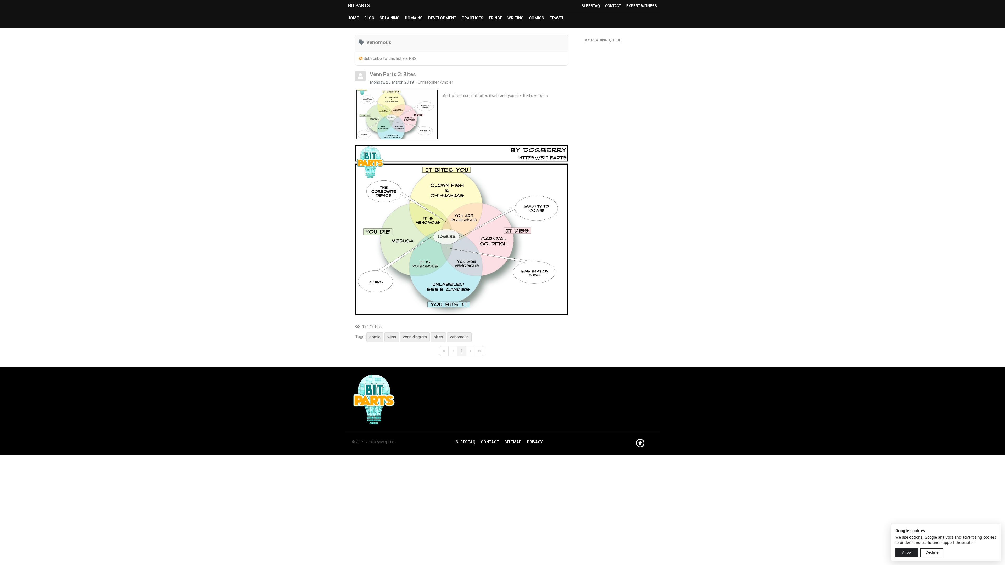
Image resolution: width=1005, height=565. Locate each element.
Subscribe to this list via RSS (390, 58)
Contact (613, 6)
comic (375, 337)
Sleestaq (591, 6)
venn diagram (415, 337)
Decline (932, 552)
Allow (907, 552)
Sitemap (513, 442)
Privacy (535, 442)
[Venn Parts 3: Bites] (397, 114)
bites (438, 337)
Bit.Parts (359, 5)
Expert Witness (641, 6)
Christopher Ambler (435, 82)
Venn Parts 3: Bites (393, 74)
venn (391, 337)
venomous (459, 337)
